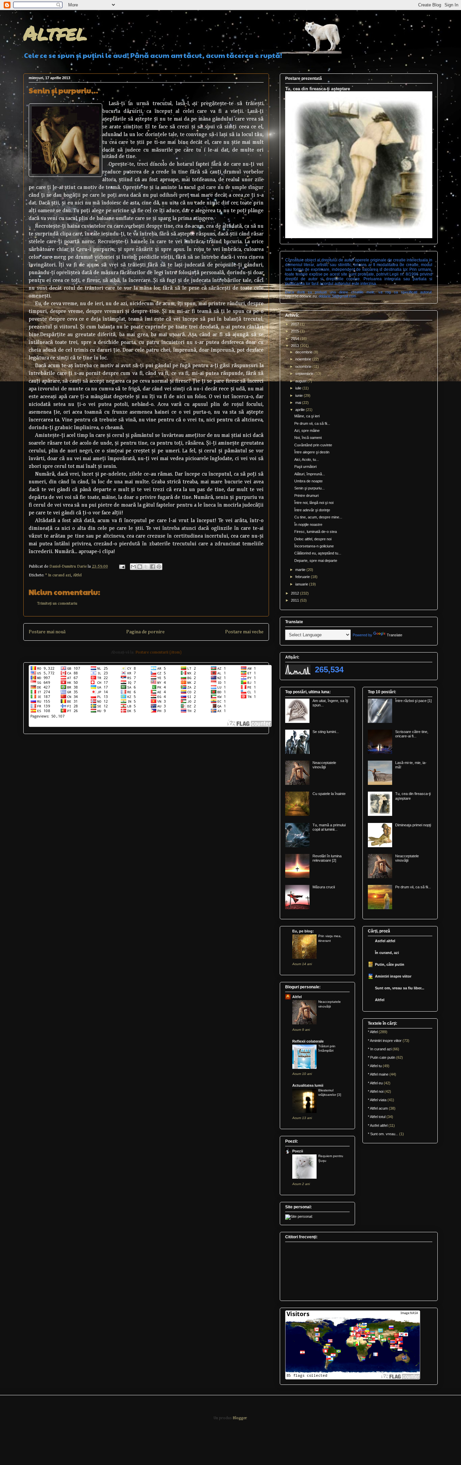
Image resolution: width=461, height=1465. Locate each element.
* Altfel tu (375, 1066)
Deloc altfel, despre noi (312, 539)
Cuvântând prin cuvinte (313, 445)
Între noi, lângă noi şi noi (313, 503)
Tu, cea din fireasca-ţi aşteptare (317, 88)
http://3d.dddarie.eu (301, 296)
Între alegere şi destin (311, 452)
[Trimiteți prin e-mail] (133, 566)
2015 (295, 331)
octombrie (304, 366)
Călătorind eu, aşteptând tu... (317, 553)
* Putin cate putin (381, 1057)
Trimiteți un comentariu (57, 604)
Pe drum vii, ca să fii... (312, 423)
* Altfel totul (376, 1117)
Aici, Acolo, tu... (306, 459)
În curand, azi (387, 953)
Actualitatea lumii (307, 1085)
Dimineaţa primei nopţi (413, 825)
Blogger (240, 1418)
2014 (295, 339)
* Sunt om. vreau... (383, 1134)
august (301, 381)
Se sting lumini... (326, 732)
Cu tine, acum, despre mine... (318, 517)
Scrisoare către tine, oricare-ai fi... (411, 734)
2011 (295, 600)
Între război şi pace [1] (413, 701)
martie (300, 570)
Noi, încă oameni (308, 438)
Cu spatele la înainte (329, 794)
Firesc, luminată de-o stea (315, 532)
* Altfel (373, 1032)
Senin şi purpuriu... (309, 488)
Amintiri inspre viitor (393, 976)
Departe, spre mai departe (315, 561)
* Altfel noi (375, 1091)
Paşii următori (305, 467)
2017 (295, 324)
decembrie (304, 352)
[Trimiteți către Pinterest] (159, 566)
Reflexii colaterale (308, 1041)
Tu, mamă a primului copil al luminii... (329, 827)
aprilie (300, 410)
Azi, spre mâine (307, 430)
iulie (298, 388)
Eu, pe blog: (303, 931)
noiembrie (303, 359)
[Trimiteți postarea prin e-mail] (121, 567)
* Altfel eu (375, 1083)
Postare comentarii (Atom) (158, 652)
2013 (295, 346)
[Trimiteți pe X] (146, 566)
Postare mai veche (244, 632)
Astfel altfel (385, 941)
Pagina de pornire (145, 632)
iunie (299, 395)
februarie (303, 577)
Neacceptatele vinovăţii (324, 765)
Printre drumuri (306, 495)
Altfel (55, 32)
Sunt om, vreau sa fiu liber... (399, 988)
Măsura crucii (324, 887)
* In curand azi (58, 575)
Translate (394, 635)
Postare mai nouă (47, 632)
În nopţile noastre (308, 524)
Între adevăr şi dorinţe (312, 510)
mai (298, 403)
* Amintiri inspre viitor (385, 1041)
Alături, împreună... (309, 474)
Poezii (297, 1151)
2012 (295, 593)
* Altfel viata (377, 1100)
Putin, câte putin (389, 964)
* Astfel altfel (377, 1125)
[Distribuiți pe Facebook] (152, 566)
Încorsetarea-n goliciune (314, 546)
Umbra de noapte (308, 481)
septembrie (305, 374)
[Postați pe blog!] (139, 566)
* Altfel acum (378, 1108)
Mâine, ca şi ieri (307, 416)
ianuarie (302, 584)
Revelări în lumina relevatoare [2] (327, 858)
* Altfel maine (378, 1074)
